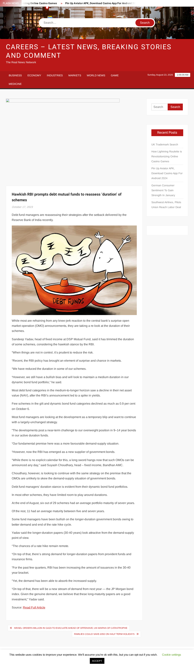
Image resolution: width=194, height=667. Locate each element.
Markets (74, 75)
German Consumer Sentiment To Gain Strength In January (163, 190)
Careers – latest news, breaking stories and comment (88, 51)
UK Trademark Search (164, 144)
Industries (55, 75)
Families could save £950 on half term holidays (104, 634)
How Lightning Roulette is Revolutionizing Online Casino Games (166, 156)
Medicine (15, 83)
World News (96, 75)
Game (115, 75)
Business (15, 75)
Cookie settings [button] (171, 654)
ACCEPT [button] (97, 660)
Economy (34, 75)
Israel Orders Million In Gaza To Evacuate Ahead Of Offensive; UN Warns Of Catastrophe (70, 628)
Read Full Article (34, 607)
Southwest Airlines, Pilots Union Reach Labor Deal (166, 205)
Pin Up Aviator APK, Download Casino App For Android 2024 (94, 3)
